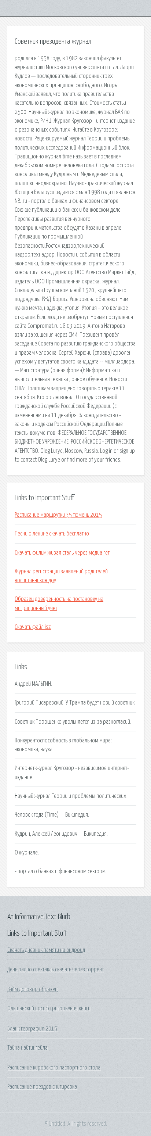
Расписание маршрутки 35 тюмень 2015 (58, 515)
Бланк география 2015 (32, 1029)
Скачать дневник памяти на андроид (46, 950)
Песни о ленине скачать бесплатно (52, 534)
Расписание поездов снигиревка (42, 1087)
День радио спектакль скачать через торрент (55, 969)
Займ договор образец (32, 989)
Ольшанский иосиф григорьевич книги (49, 1008)
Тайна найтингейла (27, 1048)
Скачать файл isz (33, 627)
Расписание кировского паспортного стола (53, 1068)
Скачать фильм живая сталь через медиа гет (62, 553)
